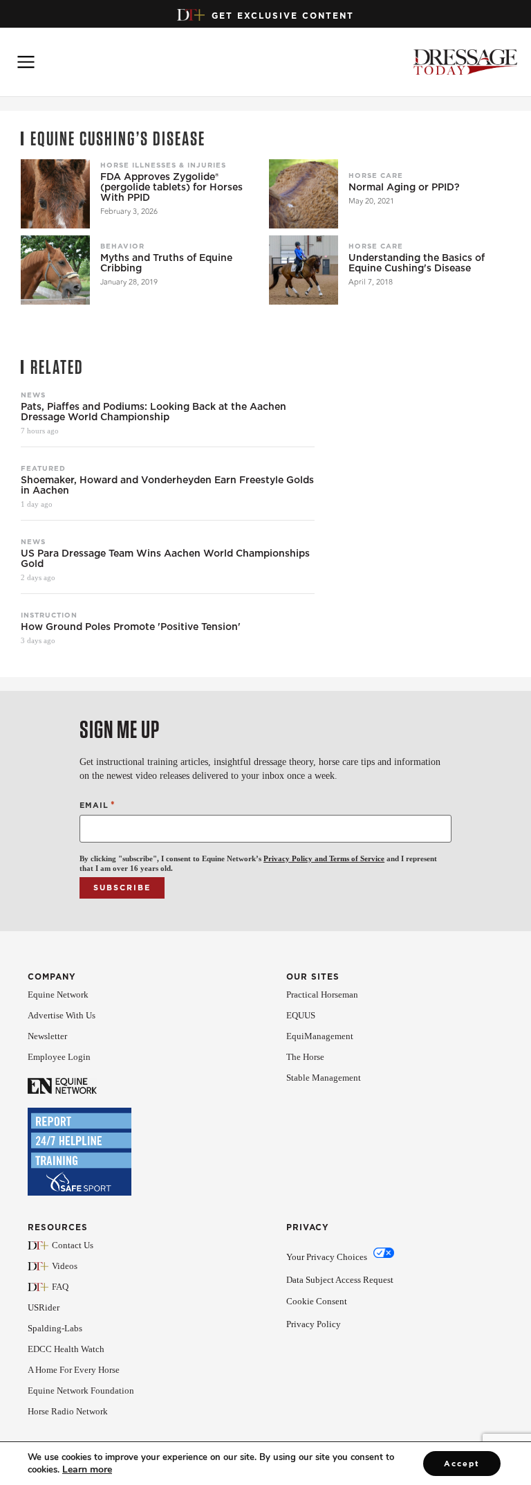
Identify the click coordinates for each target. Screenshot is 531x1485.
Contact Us (72, 1245)
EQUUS (300, 1015)
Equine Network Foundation (81, 1390)
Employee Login (59, 1057)
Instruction (49, 614)
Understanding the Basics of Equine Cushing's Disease (416, 263)
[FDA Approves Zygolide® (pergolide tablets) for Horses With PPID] (55, 193)
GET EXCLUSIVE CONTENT (283, 15)
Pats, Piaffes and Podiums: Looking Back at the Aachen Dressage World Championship (153, 412)
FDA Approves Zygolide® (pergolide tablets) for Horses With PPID (171, 187)
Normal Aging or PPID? (404, 187)
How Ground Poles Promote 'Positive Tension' (131, 627)
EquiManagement (319, 1036)
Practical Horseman (322, 994)
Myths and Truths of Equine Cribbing (166, 263)
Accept (462, 1463)
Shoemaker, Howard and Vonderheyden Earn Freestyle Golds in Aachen (167, 485)
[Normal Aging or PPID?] (303, 193)
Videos (64, 1266)
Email (97, 804)
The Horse (305, 1057)
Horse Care (375, 175)
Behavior (122, 245)
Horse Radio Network (68, 1411)
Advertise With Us (61, 1015)
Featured (43, 468)
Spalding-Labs (55, 1328)
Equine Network (58, 994)
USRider (43, 1307)
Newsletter (47, 1036)
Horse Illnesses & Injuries (163, 164)
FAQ (60, 1286)
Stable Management (323, 1077)
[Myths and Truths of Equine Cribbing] (55, 270)
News (33, 394)
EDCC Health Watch (66, 1349)
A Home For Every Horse (74, 1370)
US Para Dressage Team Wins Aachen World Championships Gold (165, 558)
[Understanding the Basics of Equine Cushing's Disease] (303, 270)
